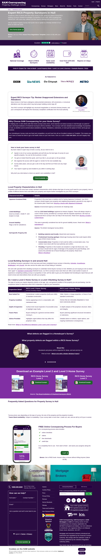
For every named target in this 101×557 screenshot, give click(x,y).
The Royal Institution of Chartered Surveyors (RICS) (53, 394)
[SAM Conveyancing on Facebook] (78, 500)
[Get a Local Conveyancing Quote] (25, 473)
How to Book (31, 68)
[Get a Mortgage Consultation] (75, 473)
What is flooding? (44, 253)
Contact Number (28, 498)
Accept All (82, 549)
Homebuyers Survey (17, 9)
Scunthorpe (81, 263)
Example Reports (77, 68)
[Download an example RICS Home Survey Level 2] (18, 383)
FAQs (86, 68)
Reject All (82, 553)
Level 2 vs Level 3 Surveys (61, 68)
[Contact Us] (68, 500)
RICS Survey (84, 486)
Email (11, 504)
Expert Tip (22, 68)
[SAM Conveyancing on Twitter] (73, 500)
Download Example (41, 382)
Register (98, 1)
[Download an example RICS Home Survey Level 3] (61, 383)
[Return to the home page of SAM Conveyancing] (14, 3)
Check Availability (40, 178)
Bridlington (12, 265)
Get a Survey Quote (16, 29)
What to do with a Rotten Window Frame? (66, 353)
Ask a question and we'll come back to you (22, 512)
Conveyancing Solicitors (67, 486)
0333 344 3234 (17, 487)
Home (9, 9)
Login (93, 1)
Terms (23, 534)
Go (98, 5)
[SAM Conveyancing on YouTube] (84, 500)
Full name (12, 498)
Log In (64, 453)
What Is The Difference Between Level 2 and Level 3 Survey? (36, 324)
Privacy (29, 534)
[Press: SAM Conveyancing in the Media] (50, 77)
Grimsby (73, 263)
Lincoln (21, 265)
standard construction (25, 271)
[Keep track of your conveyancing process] (22, 444)
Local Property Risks (44, 68)
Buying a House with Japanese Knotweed (68, 203)
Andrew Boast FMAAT (81, 168)
